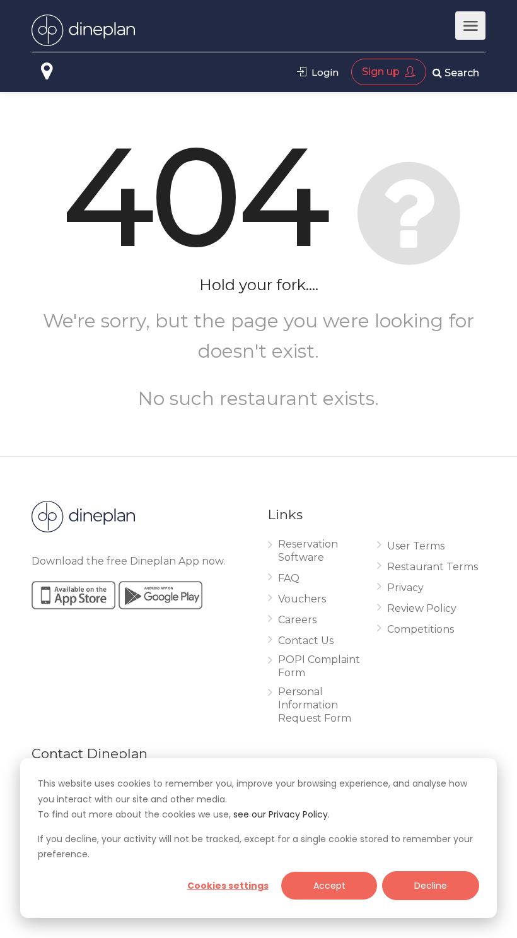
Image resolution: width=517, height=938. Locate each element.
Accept (329, 885)
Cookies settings (228, 885)
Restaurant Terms (432, 567)
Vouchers (302, 599)
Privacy (405, 588)
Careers (297, 620)
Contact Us (306, 641)
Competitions (420, 629)
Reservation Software (308, 550)
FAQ (288, 578)
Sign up (382, 72)
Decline (430, 885)
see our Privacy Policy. (281, 814)
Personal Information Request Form (314, 705)
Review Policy (421, 608)
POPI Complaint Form (319, 666)
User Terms (415, 546)
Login (324, 72)
